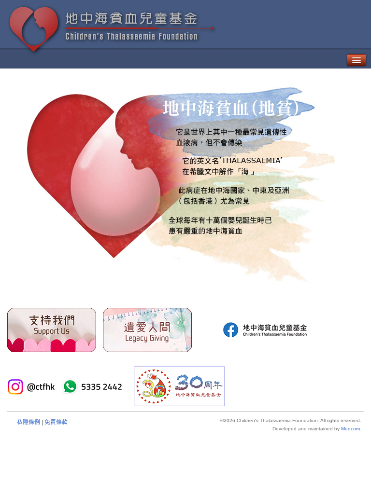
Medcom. (351, 428)
